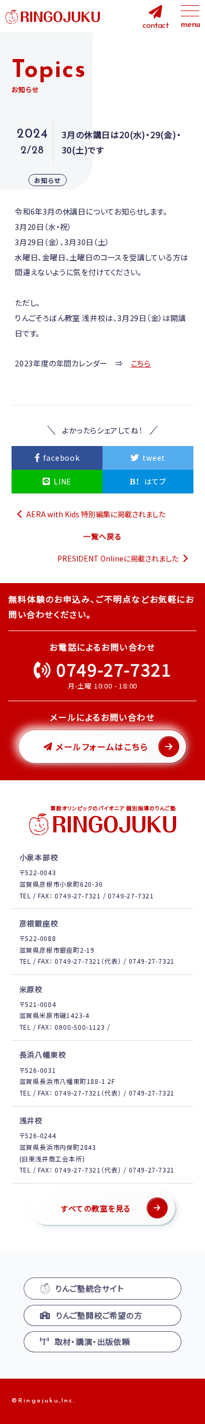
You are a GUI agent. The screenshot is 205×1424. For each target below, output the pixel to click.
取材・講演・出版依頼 (92, 1341)
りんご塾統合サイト (89, 1288)
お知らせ (47, 180)
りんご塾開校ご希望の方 (99, 1315)
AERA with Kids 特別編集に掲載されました (96, 514)
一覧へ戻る (102, 536)
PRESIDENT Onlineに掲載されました (118, 558)
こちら (141, 363)
